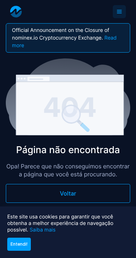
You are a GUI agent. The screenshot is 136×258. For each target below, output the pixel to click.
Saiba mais (42, 230)
